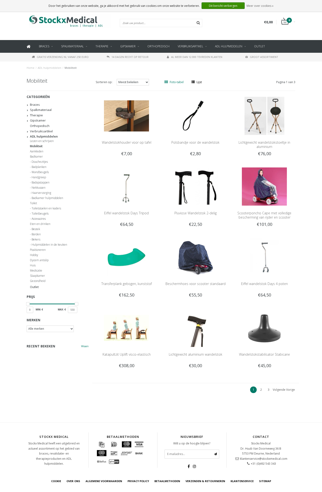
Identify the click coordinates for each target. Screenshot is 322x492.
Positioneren (38, 250)
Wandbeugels (40, 172)
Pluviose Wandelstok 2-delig (195, 213)
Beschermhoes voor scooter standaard (195, 283)
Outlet (259, 46)
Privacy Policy (138, 481)
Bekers (36, 239)
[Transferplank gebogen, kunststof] (126, 257)
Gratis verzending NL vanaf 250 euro (63, 57)
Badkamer (36, 157)
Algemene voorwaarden (104, 481)
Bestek (36, 229)
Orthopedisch (158, 46)
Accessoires (39, 219)
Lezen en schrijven (42, 141)
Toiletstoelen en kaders (46, 208)
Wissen (85, 346)
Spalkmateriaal (72, 46)
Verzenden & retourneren (205, 481)
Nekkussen (38, 188)
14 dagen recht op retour (130, 57)
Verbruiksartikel (190, 46)
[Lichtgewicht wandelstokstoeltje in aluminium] (264, 116)
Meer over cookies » (260, 6)
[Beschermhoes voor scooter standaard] (195, 257)
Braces (44, 46)
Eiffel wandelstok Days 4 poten (264, 283)
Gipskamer (128, 46)
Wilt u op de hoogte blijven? (191, 443)
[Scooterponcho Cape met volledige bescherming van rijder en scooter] (264, 186)
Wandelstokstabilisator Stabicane (264, 354)
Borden (36, 234)
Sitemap (265, 481)
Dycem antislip (39, 260)
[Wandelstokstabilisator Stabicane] (264, 327)
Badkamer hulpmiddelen (47, 198)
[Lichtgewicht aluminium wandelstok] (195, 327)
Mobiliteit (71, 67)
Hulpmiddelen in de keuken (49, 245)
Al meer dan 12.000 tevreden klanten (196, 57)
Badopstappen (41, 182)
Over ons (73, 481)
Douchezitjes (40, 162)
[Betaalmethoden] (101, 444)
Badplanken (39, 167)
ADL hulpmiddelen (228, 46)
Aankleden (36, 151)
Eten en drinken (40, 224)
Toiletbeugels (40, 214)
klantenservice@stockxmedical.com (263, 459)
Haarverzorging (41, 193)
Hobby (34, 255)
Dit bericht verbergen (223, 6)
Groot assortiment (264, 57)
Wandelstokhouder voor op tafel (126, 142)
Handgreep (39, 177)
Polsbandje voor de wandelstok (195, 142)
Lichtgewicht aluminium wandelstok (195, 354)
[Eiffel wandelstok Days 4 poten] (264, 257)
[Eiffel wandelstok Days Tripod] (126, 186)
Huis (33, 265)
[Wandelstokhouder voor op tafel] (126, 116)
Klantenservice (242, 481)
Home (30, 67)
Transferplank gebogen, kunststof (126, 283)
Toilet (33, 203)
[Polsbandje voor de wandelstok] (195, 116)
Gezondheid (37, 281)
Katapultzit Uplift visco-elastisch (127, 354)
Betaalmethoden (167, 481)
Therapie (101, 46)
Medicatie (36, 270)
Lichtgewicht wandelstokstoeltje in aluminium (264, 144)
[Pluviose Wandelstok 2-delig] (195, 186)
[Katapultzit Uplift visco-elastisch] (126, 327)
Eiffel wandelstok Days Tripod (126, 213)
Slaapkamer (37, 276)
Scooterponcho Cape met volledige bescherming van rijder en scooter (264, 215)
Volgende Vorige (284, 390)
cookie (56, 481)
